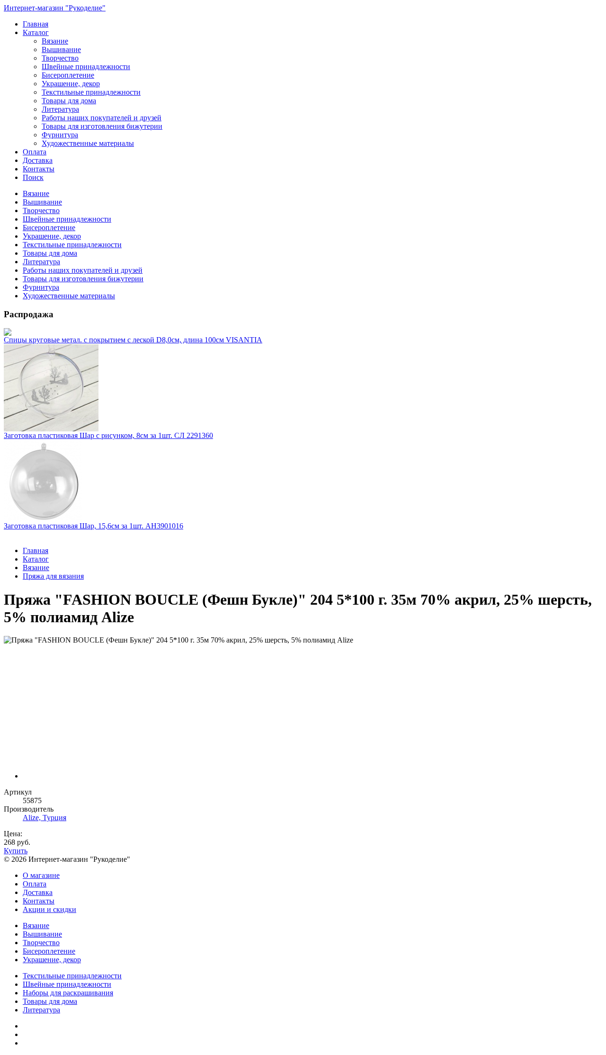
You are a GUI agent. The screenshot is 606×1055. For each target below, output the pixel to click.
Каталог (36, 32)
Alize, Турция (44, 818)
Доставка (38, 160)
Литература (60, 109)
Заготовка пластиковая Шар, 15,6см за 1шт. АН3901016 (93, 526)
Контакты (38, 169)
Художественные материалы (88, 143)
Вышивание (61, 49)
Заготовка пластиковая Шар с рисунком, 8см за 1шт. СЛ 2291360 (108, 435)
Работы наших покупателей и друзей (101, 118)
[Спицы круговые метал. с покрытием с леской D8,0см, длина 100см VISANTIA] (303, 332)
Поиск (33, 177)
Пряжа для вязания (53, 576)
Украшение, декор (71, 84)
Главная (35, 24)
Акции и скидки (49, 909)
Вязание (55, 41)
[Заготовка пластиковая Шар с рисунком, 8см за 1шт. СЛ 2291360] (303, 387)
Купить (15, 851)
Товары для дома (69, 101)
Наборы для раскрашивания (68, 993)
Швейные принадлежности (86, 67)
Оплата (34, 152)
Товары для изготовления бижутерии (102, 126)
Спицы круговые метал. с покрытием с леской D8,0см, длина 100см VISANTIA (133, 340)
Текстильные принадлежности (91, 92)
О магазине (41, 875)
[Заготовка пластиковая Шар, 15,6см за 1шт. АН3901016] (303, 481)
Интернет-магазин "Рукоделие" (55, 8)
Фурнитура (60, 135)
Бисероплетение (68, 75)
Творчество (60, 58)
